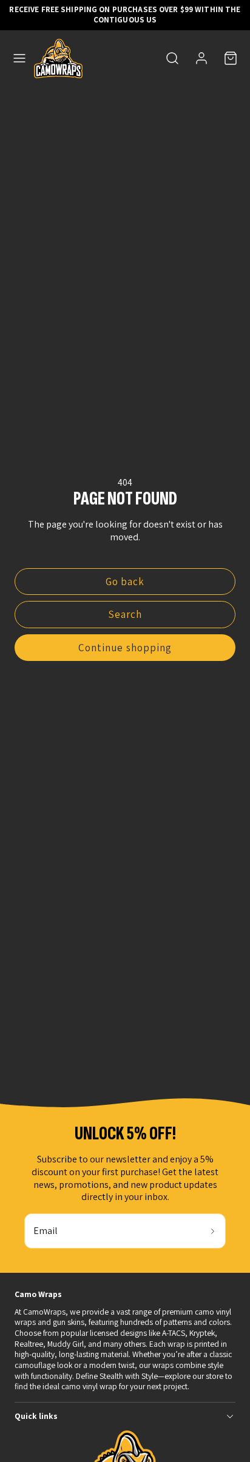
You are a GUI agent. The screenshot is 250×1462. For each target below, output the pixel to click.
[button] (19, 58)
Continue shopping (124, 647)
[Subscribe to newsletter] (212, 1231)
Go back (125, 581)
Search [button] (125, 614)
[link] (201, 58)
